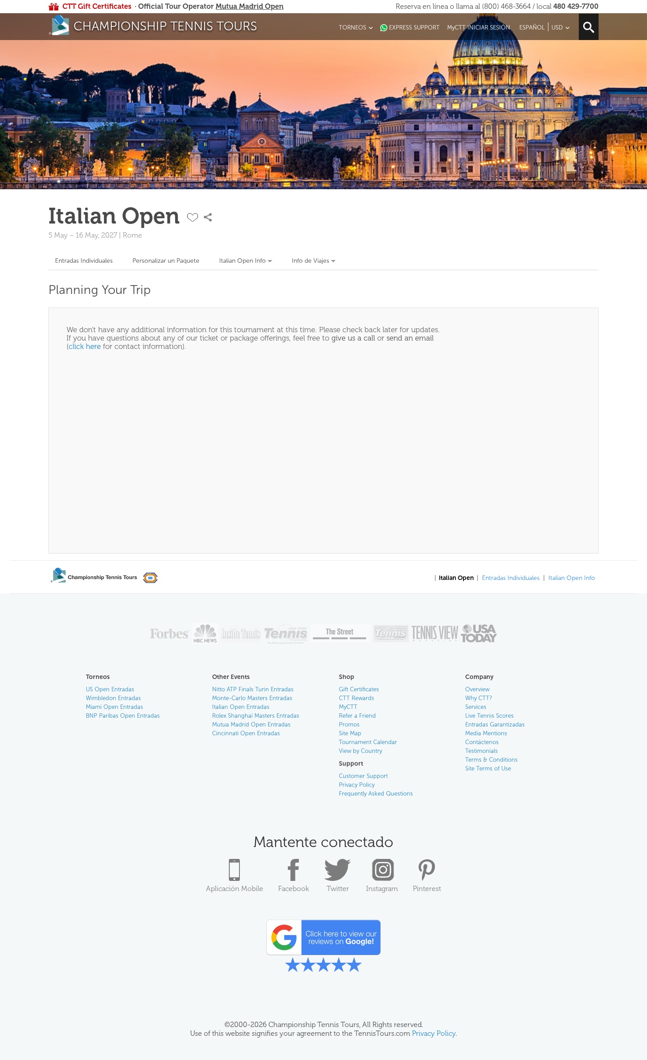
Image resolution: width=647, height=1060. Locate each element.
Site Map (350, 733)
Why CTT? (478, 698)
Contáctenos (482, 742)
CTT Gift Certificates (96, 6)
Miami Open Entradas (114, 707)
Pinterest (427, 888)
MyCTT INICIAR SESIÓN (478, 27)
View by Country (360, 751)
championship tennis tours (165, 26)
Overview (477, 689)
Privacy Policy (357, 784)
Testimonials (481, 751)
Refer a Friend (357, 715)
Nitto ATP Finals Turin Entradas (253, 689)
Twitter (338, 888)
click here (85, 346)
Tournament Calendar (368, 742)
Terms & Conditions (491, 759)
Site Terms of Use (488, 768)
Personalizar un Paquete (165, 260)
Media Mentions (486, 733)
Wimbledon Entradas (113, 698)
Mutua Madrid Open (249, 6)
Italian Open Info (242, 260)
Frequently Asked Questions (376, 793)
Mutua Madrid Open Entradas (251, 724)
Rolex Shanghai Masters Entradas (255, 715)
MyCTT (348, 707)
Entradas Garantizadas (495, 724)
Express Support (414, 27)
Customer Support (363, 776)
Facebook (293, 888)
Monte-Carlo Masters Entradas (252, 698)
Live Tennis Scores (489, 715)
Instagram (382, 888)
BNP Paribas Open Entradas (123, 715)
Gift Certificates (359, 689)
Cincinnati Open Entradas (246, 733)
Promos (349, 724)
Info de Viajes (310, 260)
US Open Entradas (110, 689)
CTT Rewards (356, 698)
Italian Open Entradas (240, 707)
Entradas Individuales (84, 260)
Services (475, 707)
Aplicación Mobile (234, 888)
